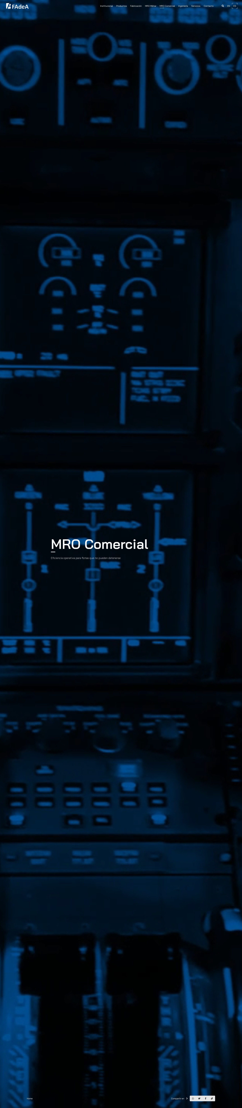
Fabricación (136, 5)
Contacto (209, 5)
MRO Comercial (167, 5)
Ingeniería (183, 5)
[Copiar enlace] (212, 1098)
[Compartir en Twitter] (199, 1098)
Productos (121, 5)
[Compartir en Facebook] (205, 1098)
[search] (223, 6)
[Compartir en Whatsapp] (193, 1098)
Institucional (106, 5)
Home (30, 1098)
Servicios (195, 5)
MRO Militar (150, 5)
